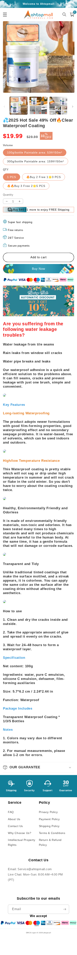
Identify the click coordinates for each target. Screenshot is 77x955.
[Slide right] (72, 106)
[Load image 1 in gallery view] (18, 106)
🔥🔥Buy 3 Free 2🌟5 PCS (26, 185)
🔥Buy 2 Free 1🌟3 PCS (43, 177)
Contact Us (15, 826)
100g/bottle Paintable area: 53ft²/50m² (34, 152)
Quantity (8, 194)
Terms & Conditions (52, 833)
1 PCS (11, 177)
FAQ (11, 812)
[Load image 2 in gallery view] (38, 106)
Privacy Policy (48, 812)
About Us (14, 819)
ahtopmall (47, 933)
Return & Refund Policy (50, 842)
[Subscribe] (64, 909)
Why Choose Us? (19, 833)
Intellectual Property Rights (21, 842)
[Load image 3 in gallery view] (58, 106)
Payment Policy (49, 819)
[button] (38, 767)
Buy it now (38, 268)
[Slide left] (4, 106)
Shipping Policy (49, 826)
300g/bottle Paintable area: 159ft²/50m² (35, 161)
